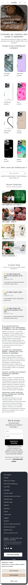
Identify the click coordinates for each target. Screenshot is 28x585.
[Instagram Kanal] (5, 548)
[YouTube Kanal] (11, 548)
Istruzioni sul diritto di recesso (11, 532)
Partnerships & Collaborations (11, 483)
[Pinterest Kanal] (7, 548)
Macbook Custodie (8, 502)
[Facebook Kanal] (9, 548)
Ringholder (6, 505)
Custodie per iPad (8, 499)
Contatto (6, 511)
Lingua (14, 559)
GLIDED (14, 2)
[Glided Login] (7, 3)
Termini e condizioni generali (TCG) (12, 524)
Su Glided (6, 477)
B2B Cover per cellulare (9, 480)
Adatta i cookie (13, 581)
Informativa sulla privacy (9, 526)
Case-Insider (7, 486)
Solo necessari (13, 570)
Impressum (6, 521)
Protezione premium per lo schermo (12, 496)
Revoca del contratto (13, 554)
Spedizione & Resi (8, 529)
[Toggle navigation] (3, 3)
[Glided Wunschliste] (20, 3)
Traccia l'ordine (7, 514)
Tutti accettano (13, 575)
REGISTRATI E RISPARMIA (14, 442)
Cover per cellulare (8, 493)
